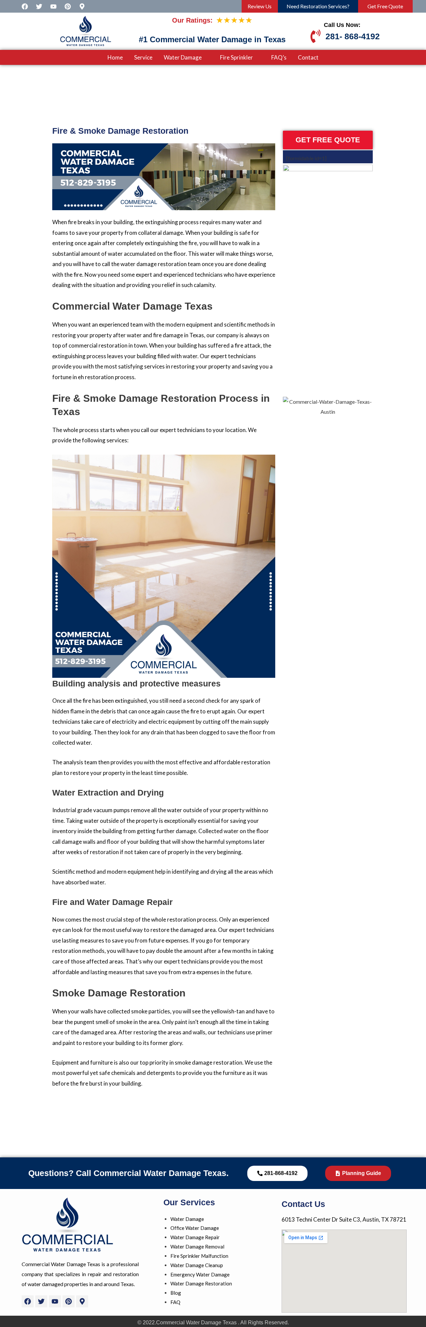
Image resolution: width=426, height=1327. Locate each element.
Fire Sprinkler (236, 57)
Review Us (260, 6)
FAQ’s (279, 57)
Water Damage (183, 57)
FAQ (175, 1302)
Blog (175, 1293)
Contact (308, 57)
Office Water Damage (194, 1228)
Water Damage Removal (197, 1247)
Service (143, 57)
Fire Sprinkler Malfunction (199, 1256)
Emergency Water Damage (200, 1274)
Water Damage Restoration (201, 1283)
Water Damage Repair (195, 1237)
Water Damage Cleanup (196, 1265)
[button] (186, 57)
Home (115, 57)
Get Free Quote (385, 6)
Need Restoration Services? (318, 6)
